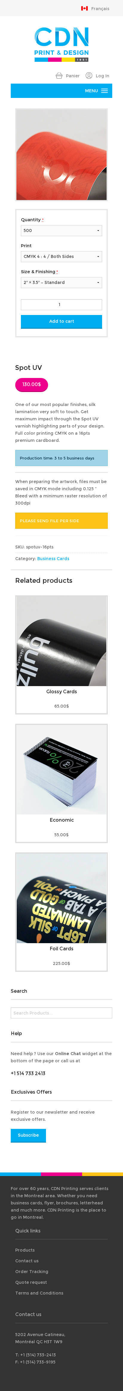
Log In (102, 76)
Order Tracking (31, 1271)
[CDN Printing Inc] (61, 44)
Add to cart (61, 321)
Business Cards (53, 558)
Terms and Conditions (39, 1293)
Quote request (31, 1282)
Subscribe (28, 1135)
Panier (72, 76)
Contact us (27, 1261)
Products (25, 1250)
